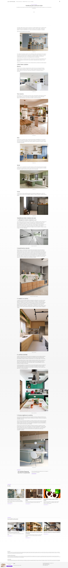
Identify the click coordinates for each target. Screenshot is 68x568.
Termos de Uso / (15, 565)
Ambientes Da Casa (25, 1)
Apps (29, 1)
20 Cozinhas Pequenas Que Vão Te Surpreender (24, 472)
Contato (20, 565)
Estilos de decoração (19, 1)
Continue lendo (34, 473)
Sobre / (18, 565)
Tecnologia (31, 1)
